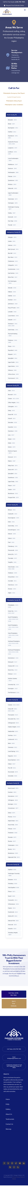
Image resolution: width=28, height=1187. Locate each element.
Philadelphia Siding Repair (14, 101)
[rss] (10, 1167)
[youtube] (19, 1163)
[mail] (14, 1167)
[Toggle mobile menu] (25, 10)
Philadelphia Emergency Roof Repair (14, 93)
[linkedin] (23, 1163)
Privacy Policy (15, 1177)
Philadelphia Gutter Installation (14, 104)
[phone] (17, 1167)
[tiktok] (16, 1163)
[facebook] (4, 1163)
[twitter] (8, 1163)
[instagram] (12, 1163)
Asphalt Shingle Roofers (14, 97)
